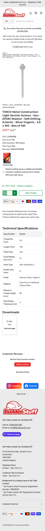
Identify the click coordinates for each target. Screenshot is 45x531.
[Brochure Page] (8, 158)
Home (4, 53)
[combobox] (22, 21)
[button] (36, 13)
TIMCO (5, 105)
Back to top (21, 394)
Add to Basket (30, 193)
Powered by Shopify (22, 525)
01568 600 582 (15, 425)
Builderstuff (11, 525)
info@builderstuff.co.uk (20, 428)
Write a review (22, 364)
